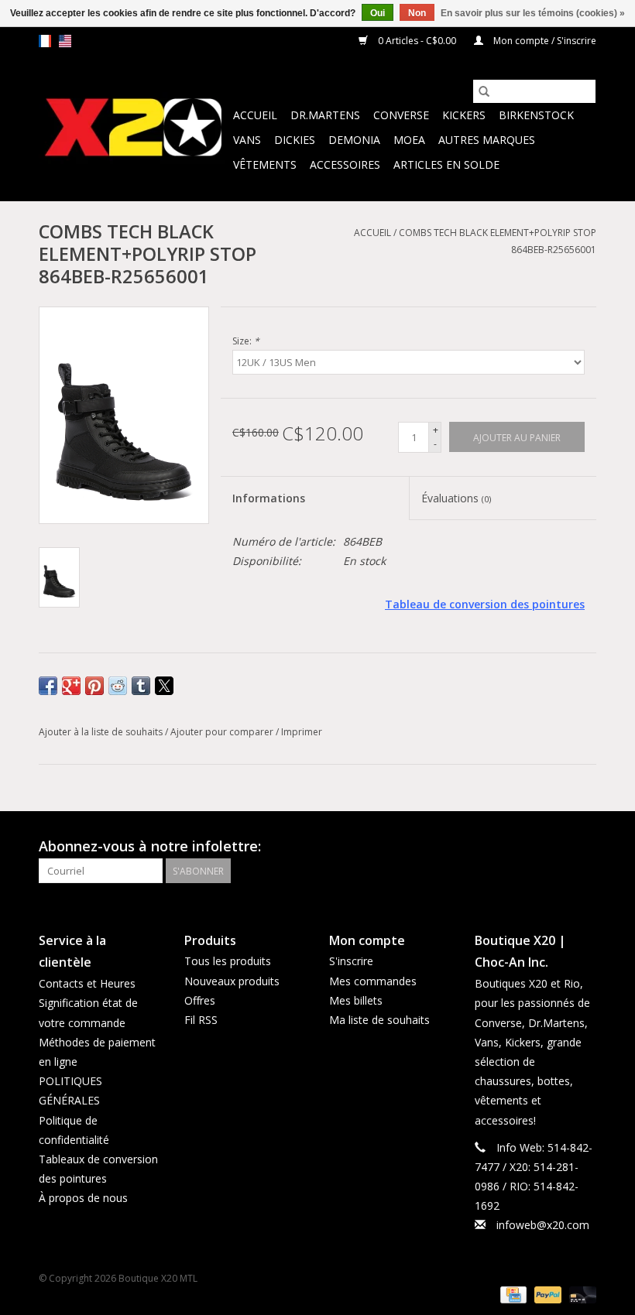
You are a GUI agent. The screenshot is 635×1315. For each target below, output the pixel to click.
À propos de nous (83, 1197)
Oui (377, 13)
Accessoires (345, 164)
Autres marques (486, 139)
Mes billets (356, 1000)
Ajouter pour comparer (223, 731)
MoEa (409, 139)
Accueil (255, 115)
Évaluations (456, 498)
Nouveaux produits (232, 981)
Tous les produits (227, 961)
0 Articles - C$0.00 (417, 40)
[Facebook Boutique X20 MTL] (556, 846)
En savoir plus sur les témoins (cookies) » (533, 13)
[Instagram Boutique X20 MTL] (584, 846)
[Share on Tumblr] (141, 685)
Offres (199, 1000)
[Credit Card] (512, 1293)
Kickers (464, 115)
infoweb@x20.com (542, 1224)
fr (45, 41)
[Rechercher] (484, 91)
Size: (245, 341)
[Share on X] (164, 685)
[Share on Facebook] (48, 685)
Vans (247, 139)
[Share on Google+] (71, 685)
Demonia (354, 139)
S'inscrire (351, 961)
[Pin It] (94, 685)
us (65, 41)
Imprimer (301, 731)
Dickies (294, 139)
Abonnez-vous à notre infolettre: (150, 846)
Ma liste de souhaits (379, 1019)
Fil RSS (201, 1019)
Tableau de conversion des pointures (485, 604)
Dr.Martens (325, 115)
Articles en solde (446, 164)
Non (417, 13)
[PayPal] (546, 1293)
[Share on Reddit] (117, 685)
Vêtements (265, 164)
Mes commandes (373, 981)
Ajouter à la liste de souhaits (102, 731)
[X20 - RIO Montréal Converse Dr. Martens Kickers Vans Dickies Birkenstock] (133, 128)
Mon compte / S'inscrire (543, 40)
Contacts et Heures (87, 983)
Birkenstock (536, 115)
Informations (268, 498)
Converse (401, 115)
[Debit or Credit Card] (580, 1293)
